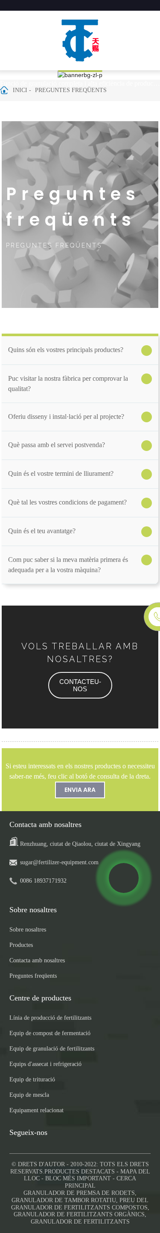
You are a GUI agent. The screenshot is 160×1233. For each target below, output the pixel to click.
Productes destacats (79, 1171)
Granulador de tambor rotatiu (64, 1200)
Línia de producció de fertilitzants (50, 1018)
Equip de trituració (32, 1079)
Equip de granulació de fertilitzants (51, 1048)
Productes (21, 945)
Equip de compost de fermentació (49, 1033)
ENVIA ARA (80, 789)
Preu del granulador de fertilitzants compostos (80, 1204)
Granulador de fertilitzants (80, 1221)
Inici (20, 90)
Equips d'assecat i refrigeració (45, 1064)
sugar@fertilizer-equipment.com (59, 862)
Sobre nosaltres (27, 929)
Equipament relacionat (36, 1110)
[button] (80, 685)
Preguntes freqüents (71, 90)
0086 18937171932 (43, 881)
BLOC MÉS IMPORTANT (78, 1178)
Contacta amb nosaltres (37, 960)
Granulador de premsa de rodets (79, 1193)
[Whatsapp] (124, 878)
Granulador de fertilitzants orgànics (79, 1214)
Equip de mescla (29, 1095)
